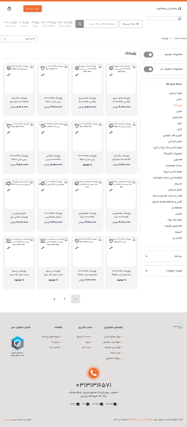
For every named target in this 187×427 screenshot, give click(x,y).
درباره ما (55, 342)
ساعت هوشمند (173, 166)
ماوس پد (177, 238)
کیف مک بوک (174, 220)
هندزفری (177, 117)
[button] (9, 8)
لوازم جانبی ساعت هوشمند (167, 178)
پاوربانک (177, 105)
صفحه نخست (180, 38)
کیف (179, 123)
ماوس (178, 214)
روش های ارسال (112, 336)
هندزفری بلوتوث (173, 226)
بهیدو (6, 419)
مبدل (179, 99)
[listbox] (163, 166)
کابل (179, 129)
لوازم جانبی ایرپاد (172, 172)
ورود (87, 342)
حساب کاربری (83, 336)
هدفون (178, 160)
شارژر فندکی (175, 142)
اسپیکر (178, 184)
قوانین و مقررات (112, 347)
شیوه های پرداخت (50, 336)
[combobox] (19, 39)
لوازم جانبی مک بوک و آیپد (167, 148)
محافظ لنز (177, 208)
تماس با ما (54, 347)
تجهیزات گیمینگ (173, 154)
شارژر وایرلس (175, 190)
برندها (178, 256)
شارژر (179, 111)
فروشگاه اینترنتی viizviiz (141, 419)
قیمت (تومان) (174, 271)
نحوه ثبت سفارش (112, 342)
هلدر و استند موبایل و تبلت (167, 196)
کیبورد (178, 232)
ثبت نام (86, 347)
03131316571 (93, 385)
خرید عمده (115, 353)
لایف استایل (175, 93)
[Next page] (54, 299)
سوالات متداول (113, 358)
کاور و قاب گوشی (172, 136)
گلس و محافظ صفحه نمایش (167, 202)
